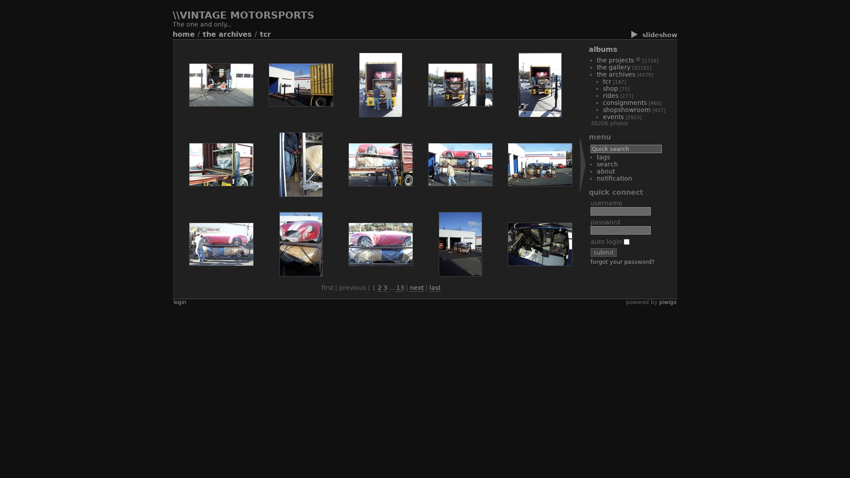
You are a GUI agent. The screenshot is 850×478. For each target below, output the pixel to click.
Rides (610, 95)
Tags (603, 157)
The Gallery (613, 67)
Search (607, 164)
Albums (603, 49)
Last (434, 287)
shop (610, 88)
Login (180, 302)
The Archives (227, 34)
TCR (265, 34)
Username (606, 203)
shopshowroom (627, 109)
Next (417, 287)
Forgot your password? (623, 261)
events (613, 116)
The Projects (615, 60)
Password (605, 222)
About (606, 171)
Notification (614, 178)
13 (400, 287)
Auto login (607, 241)
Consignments (625, 102)
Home (184, 34)
